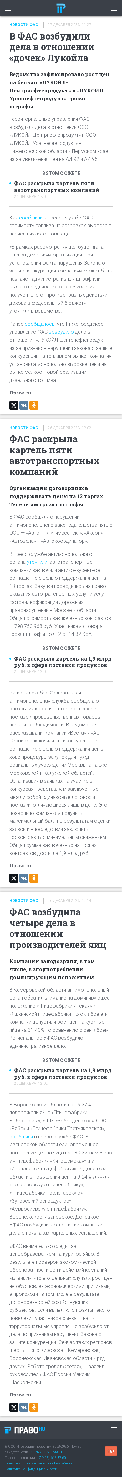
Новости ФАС (23, 25)
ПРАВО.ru (61, 8)
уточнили (36, 562)
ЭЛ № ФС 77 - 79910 (46, 1452)
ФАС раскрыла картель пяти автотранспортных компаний (56, 186)
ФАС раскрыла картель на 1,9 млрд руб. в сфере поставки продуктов (63, 662)
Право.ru (24, 1430)
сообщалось (40, 324)
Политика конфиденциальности (31, 1469)
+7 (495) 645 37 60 (51, 1458)
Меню (114, 1429)
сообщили (31, 218)
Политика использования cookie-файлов (38, 1463)
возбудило (61, 332)
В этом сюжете (61, 173)
